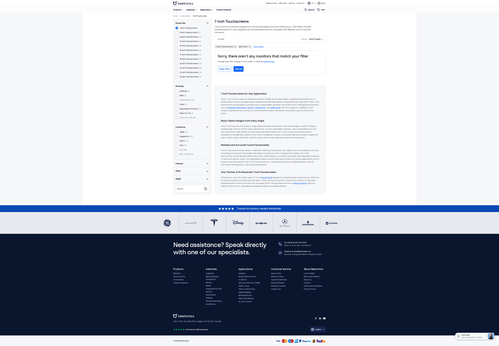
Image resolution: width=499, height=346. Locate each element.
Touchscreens (179, 276)
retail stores (260, 108)
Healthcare (211, 304)
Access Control (245, 301)
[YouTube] (324, 318)
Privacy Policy (310, 289)
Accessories (178, 280)
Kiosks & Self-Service (247, 276)
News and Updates (312, 276)
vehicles (250, 108)
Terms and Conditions (313, 286)
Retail (208, 286)
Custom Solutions (223, 10)
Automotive (211, 295)
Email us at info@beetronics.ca (297, 251)
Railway (209, 298)
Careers (307, 283)
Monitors (177, 273)
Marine (209, 282)
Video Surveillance (246, 298)
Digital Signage (244, 292)
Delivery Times (277, 276)
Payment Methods (279, 280)
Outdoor (242, 273)
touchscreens (268, 61)
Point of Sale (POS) (246, 289)
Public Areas (243, 286)
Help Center (283, 3)
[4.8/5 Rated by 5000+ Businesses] (179, 329)
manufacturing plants (237, 108)
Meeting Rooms (245, 295)
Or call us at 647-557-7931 (295, 242)
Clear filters (258, 47)
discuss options (300, 183)
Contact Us (300, 3)
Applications (205, 10)
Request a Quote (271, 3)
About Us (292, 3)
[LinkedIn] (320, 318)
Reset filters (224, 69)
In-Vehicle (242, 280)
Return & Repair (278, 283)
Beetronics (183, 3)
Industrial (210, 273)
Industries (190, 10)
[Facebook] (316, 318)
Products (177, 10)
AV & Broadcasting (214, 301)
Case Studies (309, 273)
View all (238, 69)
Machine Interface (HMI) (249, 283)
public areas (275, 108)
